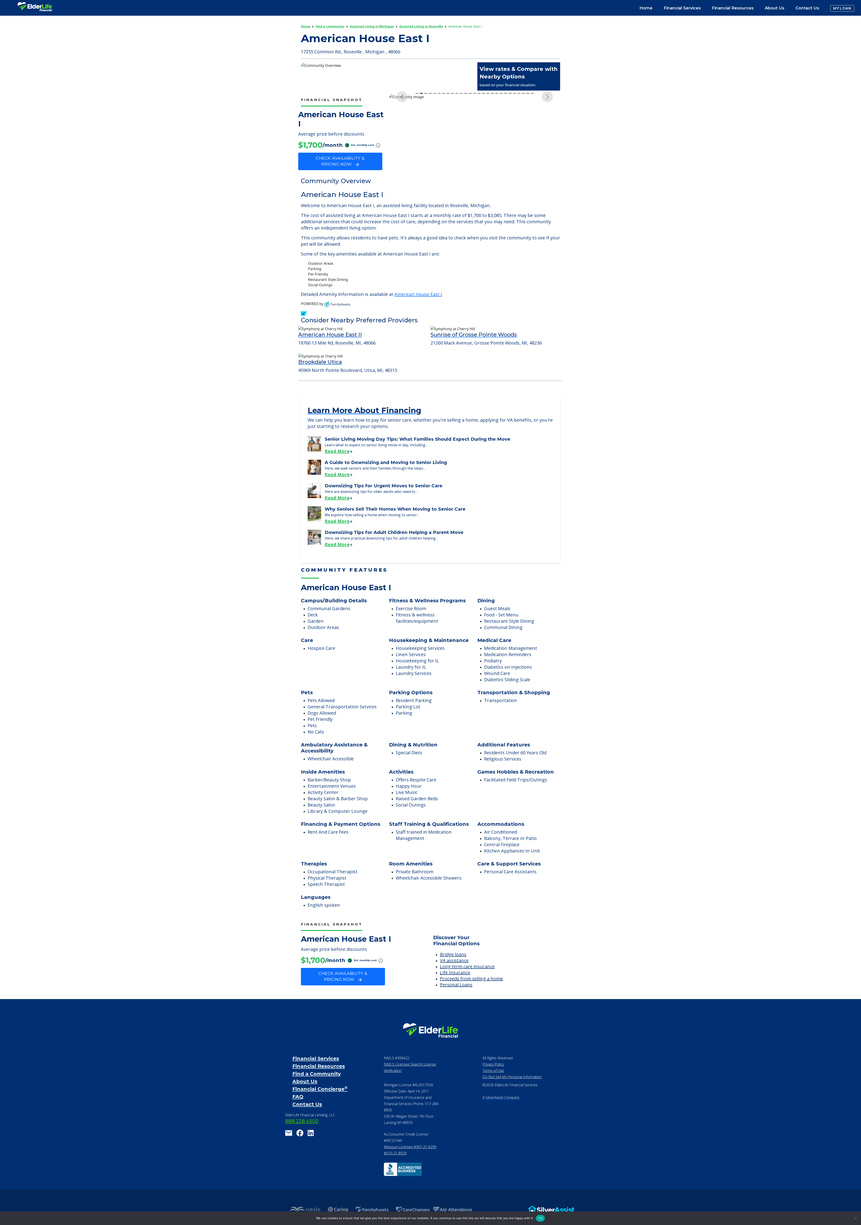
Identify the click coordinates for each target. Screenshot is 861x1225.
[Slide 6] (439, 179)
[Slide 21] (505, 179)
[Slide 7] (443, 179)
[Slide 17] (487, 179)
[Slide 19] (496, 179)
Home (645, 8)
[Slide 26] (527, 179)
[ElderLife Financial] (35, 8)
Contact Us (807, 8)
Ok (540, 1218)
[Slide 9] (452, 179)
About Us (774, 8)
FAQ (297, 1109)
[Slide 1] (417, 179)
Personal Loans (456, 996)
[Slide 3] (425, 179)
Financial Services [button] (682, 8)
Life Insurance (455, 984)
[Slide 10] (457, 179)
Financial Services (315, 1070)
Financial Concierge (320, 1101)
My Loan (842, 8)
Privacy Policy (493, 1076)
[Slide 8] (448, 179)
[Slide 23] (514, 179)
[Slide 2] (421, 179)
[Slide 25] (523, 179)
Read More (337, 463)
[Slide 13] (470, 179)
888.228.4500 (301, 1133)
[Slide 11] (461, 179)
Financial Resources (318, 1078)
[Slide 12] (465, 179)
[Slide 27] (532, 179)
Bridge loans (453, 966)
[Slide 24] (519, 179)
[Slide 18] (492, 179)
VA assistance (454, 972)
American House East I (418, 306)
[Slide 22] (510, 179)
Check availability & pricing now (340, 161)
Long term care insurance (467, 978)
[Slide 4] (430, 179)
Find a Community (316, 1086)
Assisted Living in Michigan (372, 26)
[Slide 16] (483, 179)
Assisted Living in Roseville (421, 26)
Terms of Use (493, 1082)
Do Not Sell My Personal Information (512, 1088)
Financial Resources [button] (733, 8)
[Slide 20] (501, 179)
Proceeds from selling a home (471, 990)
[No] (855, 1218)
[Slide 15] (479, 179)
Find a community (330, 26)
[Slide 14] (474, 179)
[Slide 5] (434, 179)
